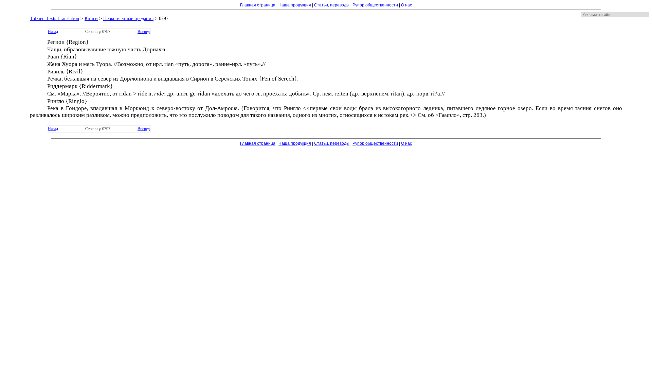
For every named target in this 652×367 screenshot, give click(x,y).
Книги (91, 18)
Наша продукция (294, 5)
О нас (406, 5)
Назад (53, 31)
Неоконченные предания (128, 18)
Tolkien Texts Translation (54, 18)
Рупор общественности (375, 5)
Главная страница (257, 5)
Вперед (144, 31)
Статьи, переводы (331, 5)
